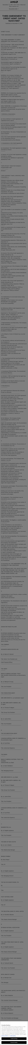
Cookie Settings (14, 1038)
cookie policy (13, 1035)
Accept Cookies (14, 1042)
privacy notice (4, 1035)
